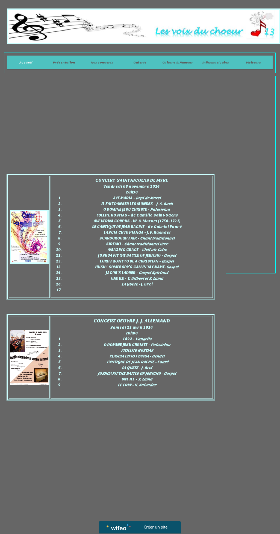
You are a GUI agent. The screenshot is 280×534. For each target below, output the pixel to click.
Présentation (64, 62)
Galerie (139, 62)
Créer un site (155, 527)
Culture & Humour (177, 62)
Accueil (26, 62)
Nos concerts (102, 62)
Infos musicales (215, 62)
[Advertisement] (111, 119)
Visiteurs (253, 62)
